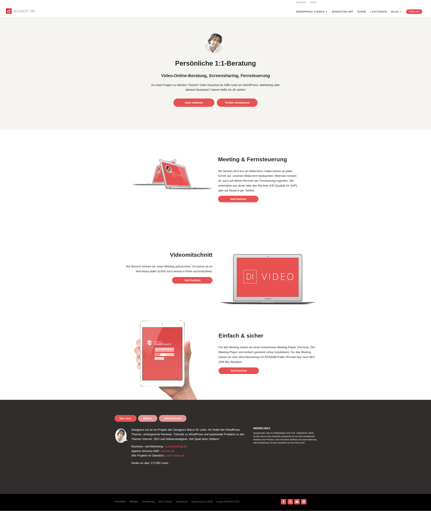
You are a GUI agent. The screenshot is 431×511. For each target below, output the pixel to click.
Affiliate (147, 418)
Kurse (361, 11)
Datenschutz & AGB (202, 501)
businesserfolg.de (175, 446)
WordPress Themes (310, 11)
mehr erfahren (194, 102)
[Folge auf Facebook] (283, 501)
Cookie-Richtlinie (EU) (228, 501)
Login (313, 3)
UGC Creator (165, 501)
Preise (414, 11)
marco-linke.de (175, 455)
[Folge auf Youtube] (297, 501)
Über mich (125, 418)
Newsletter (120, 501)
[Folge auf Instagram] (303, 501)
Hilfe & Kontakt (172, 418)
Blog (395, 11)
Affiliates (133, 501)
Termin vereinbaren (237, 102)
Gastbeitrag (148, 501)
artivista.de (167, 451)
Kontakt (301, 3)
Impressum (182, 501)
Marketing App (342, 11)
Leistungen (378, 11)
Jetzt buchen (238, 199)
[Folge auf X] (290, 501)
